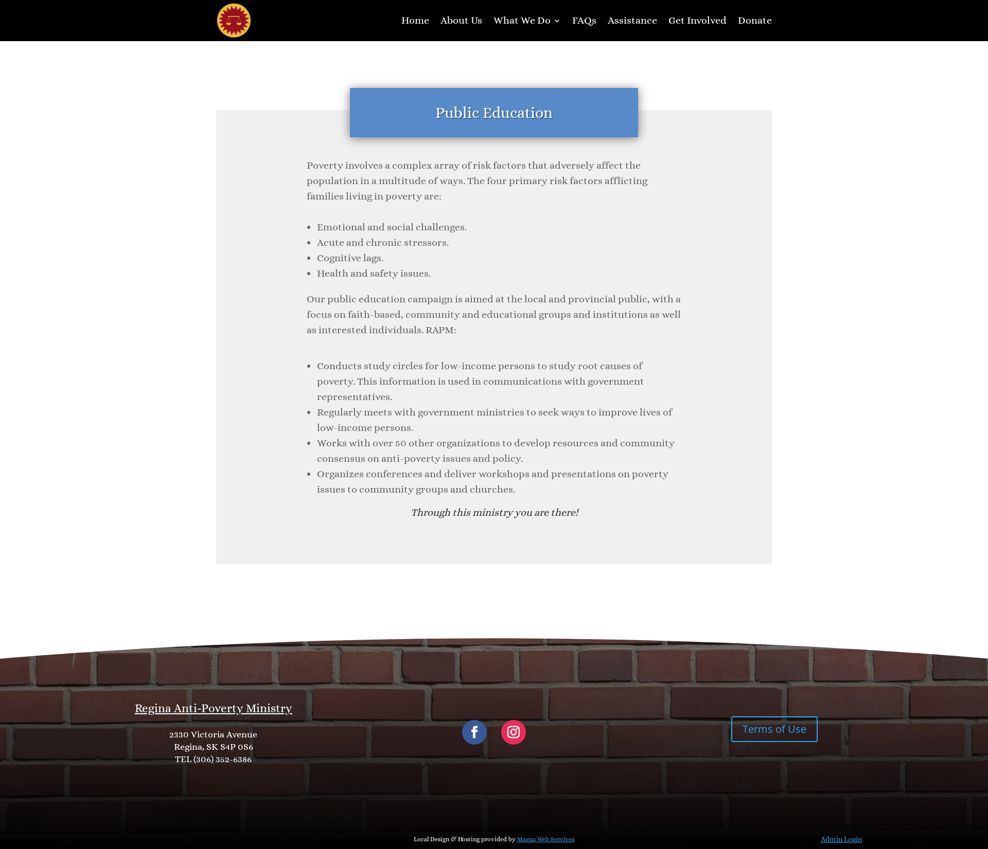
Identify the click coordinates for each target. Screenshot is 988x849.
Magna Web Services (545, 839)
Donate (755, 20)
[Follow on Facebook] (474, 732)
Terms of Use (774, 729)
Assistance (632, 20)
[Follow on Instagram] (513, 732)
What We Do (522, 20)
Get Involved (697, 20)
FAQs (584, 20)
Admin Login (841, 839)
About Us (461, 20)
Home (415, 20)
